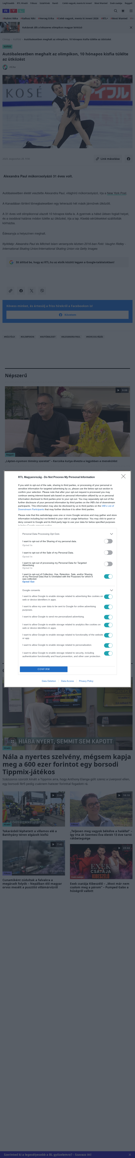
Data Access (67, 681)
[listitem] (67, 534)
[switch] (108, 541)
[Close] (124, 477)
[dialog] (67, 579)
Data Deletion (49, 681)
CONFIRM (44, 669)
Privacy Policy (86, 681)
